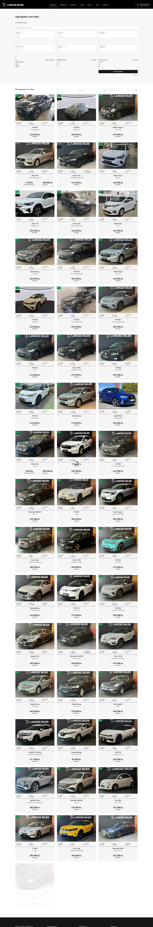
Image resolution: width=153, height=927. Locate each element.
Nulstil (135, 74)
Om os (98, 5)
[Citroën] (35, 35)
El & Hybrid (73, 5)
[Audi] (35, 32)
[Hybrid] (76, 50)
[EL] (76, 49)
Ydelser (89, 5)
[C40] (76, 35)
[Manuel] (118, 47)
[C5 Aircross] (76, 36)
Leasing (82, 5)
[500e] (76, 32)
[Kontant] (118, 32)
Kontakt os (106, 5)
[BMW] (35, 33)
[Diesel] (76, 47)
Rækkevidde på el (103, 60)
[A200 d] (76, 33)
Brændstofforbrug (61, 60)
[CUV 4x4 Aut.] (35, 49)
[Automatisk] (118, 46)
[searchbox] (15, 41)
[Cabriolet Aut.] (35, 46)
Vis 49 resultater (118, 71)
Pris (16, 60)
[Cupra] (35, 36)
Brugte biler (53, 5)
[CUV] (35, 47)
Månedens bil (63, 5)
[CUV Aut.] (35, 50)
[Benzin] (76, 46)
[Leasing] (118, 33)
